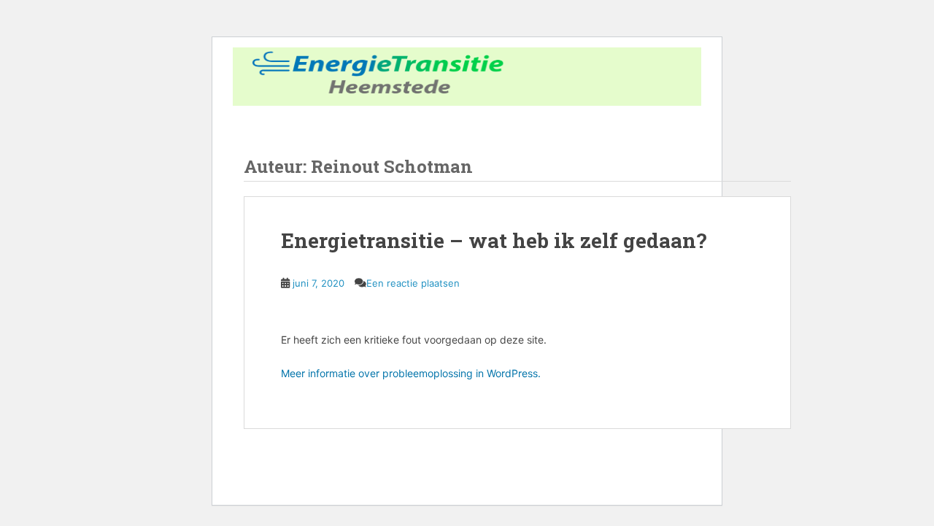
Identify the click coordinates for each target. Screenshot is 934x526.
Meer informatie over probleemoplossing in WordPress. (411, 373)
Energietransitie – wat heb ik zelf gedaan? (493, 240)
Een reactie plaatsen (413, 283)
